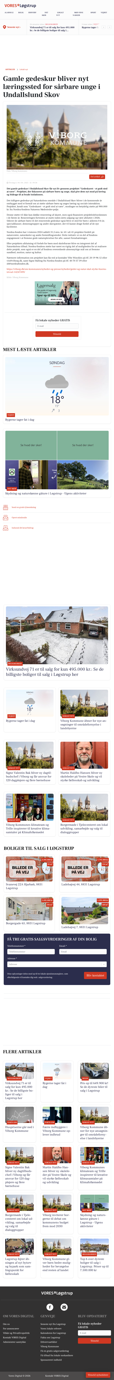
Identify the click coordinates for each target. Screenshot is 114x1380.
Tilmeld (57, 334)
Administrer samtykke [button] (14, 1342)
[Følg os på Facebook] (49, 1307)
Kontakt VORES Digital (14, 1337)
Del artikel (95, 176)
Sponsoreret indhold (51, 1359)
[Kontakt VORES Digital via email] (64, 1307)
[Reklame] (57, 293)
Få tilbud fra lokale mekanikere (57, 1355)
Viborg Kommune (50, 1346)
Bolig (21, 12)
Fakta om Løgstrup (50, 1337)
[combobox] (9, 964)
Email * (63, 945)
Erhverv (32, 12)
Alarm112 (9, 12)
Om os (6, 1324)
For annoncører (11, 1328)
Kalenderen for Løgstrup (53, 1333)
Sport (93, 12)
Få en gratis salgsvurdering (55, 1350)
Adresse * (12, 958)
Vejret (104, 12)
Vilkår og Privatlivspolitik (16, 1333)
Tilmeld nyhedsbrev (98, 1374)
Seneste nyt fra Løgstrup (53, 1324)
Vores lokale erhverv (51, 1328)
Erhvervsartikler (49, 1342)
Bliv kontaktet (95, 975)
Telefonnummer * (16, 945)
